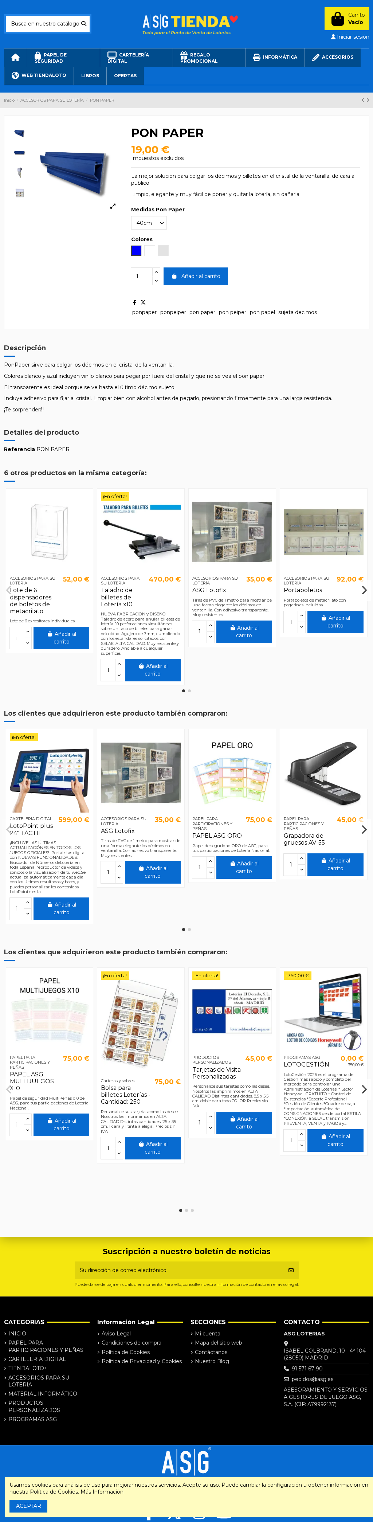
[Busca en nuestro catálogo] (83, 24)
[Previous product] (363, 100)
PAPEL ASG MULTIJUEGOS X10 (32, 1081)
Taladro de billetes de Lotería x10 (117, 597)
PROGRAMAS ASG (32, 1419)
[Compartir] (134, 302)
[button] (183, 690)
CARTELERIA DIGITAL (37, 1359)
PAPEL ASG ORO (217, 835)
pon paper (202, 312)
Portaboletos (303, 590)
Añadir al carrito (200, 276)
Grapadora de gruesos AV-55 (304, 839)
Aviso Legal (116, 1333)
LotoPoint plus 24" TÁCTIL (31, 829)
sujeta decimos (297, 312)
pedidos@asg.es (312, 1379)
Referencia (19, 449)
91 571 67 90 (307, 1368)
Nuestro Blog (212, 1361)
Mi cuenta (207, 1333)
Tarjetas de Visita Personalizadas (216, 1073)
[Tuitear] (143, 302)
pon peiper (232, 312)
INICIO (17, 1333)
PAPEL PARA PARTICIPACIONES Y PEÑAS (45, 1346)
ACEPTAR (28, 1506)
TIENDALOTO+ (27, 1368)
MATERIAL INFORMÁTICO (42, 1393)
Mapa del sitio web (218, 1342)
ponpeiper (173, 312)
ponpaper (144, 312)
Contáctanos (211, 1352)
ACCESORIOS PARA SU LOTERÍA (38, 1381)
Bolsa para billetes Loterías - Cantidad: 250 (125, 1094)
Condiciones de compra (131, 1342)
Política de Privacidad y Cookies (142, 1361)
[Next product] (367, 100)
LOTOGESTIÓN (306, 1064)
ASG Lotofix (209, 590)
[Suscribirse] (291, 1270)
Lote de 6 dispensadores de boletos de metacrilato (30, 601)
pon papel (262, 312)
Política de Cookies (126, 1352)
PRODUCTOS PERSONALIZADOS (34, 1406)
